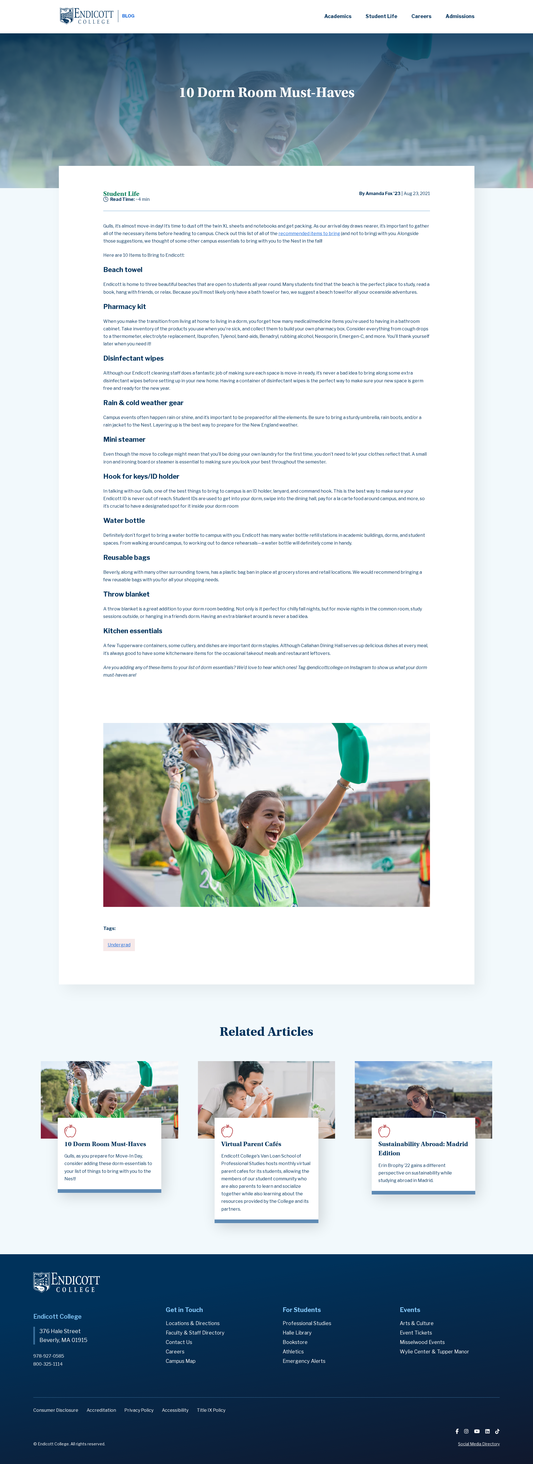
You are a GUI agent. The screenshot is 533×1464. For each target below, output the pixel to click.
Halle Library (297, 1333)
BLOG (128, 16)
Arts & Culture (417, 1323)
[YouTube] (477, 1431)
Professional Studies (307, 1323)
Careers (421, 16)
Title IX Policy (211, 1410)
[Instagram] (467, 1431)
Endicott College (86, 16)
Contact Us (179, 1342)
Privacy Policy (139, 1410)
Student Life (381, 16)
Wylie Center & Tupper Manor (434, 1352)
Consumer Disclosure (55, 1410)
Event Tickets (416, 1333)
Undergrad (119, 944)
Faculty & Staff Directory (195, 1333)
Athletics (293, 1352)
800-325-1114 (48, 1364)
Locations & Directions (193, 1323)
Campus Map (180, 1361)
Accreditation (101, 1410)
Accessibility (175, 1410)
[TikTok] (497, 1431)
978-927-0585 (48, 1356)
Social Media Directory (479, 1443)
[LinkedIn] (488, 1431)
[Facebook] (458, 1431)
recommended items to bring (309, 233)
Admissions (460, 16)
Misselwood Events (422, 1342)
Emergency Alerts (304, 1361)
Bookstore (295, 1342)
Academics (337, 16)
